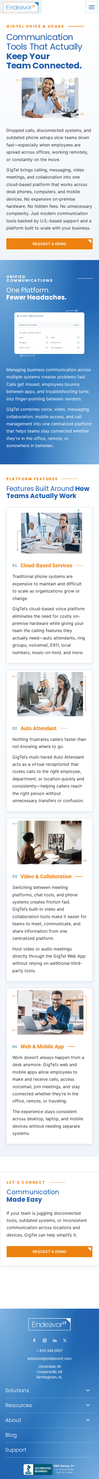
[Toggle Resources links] (88, 1405)
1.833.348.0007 (49, 1350)
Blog (11, 1435)
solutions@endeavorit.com (49, 1358)
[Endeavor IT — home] (49, 1324)
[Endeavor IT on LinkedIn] (54, 1340)
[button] (91, 7)
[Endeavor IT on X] (64, 1340)
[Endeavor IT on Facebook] (34, 1340)
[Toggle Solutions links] (88, 1390)
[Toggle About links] (88, 1420)
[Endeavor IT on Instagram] (44, 1340)
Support (15, 1450)
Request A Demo (50, 244)
